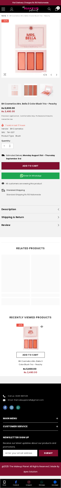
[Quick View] (42, 326)
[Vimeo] (18, 407)
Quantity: (6, 141)
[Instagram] (11, 407)
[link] (15, 295)
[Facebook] (5, 407)
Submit (48, 453)
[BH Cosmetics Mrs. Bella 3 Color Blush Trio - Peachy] (30, 338)
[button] (51, 74)
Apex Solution (30, 471)
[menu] (3, 9)
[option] (30, 2)
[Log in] (11, 9)
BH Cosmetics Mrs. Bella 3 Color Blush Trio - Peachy (30, 363)
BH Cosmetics (16, 128)
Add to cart (30, 165)
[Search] (49, 9)
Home (3, 16)
